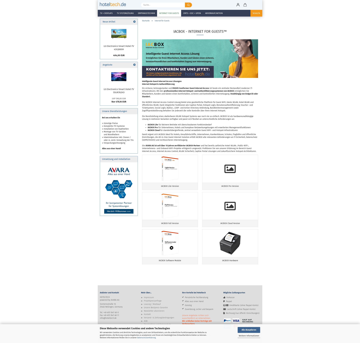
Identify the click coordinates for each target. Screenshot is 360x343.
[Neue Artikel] (134, 21)
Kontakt (147, 314)
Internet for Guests (169, 13)
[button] (238, 5)
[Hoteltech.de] (114, 4)
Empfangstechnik (146, 13)
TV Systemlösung (125, 13)
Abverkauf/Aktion (214, 13)
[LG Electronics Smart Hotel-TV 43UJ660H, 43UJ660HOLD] (118, 34)
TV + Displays (106, 13)
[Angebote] (134, 65)
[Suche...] (188, 5)
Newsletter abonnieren (154, 311)
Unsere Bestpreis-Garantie (156, 307)
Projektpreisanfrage (153, 301)
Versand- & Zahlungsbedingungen (159, 317)
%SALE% (256, 13)
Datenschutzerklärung (146, 338)
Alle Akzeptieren (249, 330)
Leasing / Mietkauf (152, 304)
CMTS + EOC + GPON (192, 13)
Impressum (149, 297)
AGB (145, 321)
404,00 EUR (119, 55)
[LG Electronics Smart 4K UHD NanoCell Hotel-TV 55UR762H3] (118, 77)
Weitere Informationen (249, 336)
